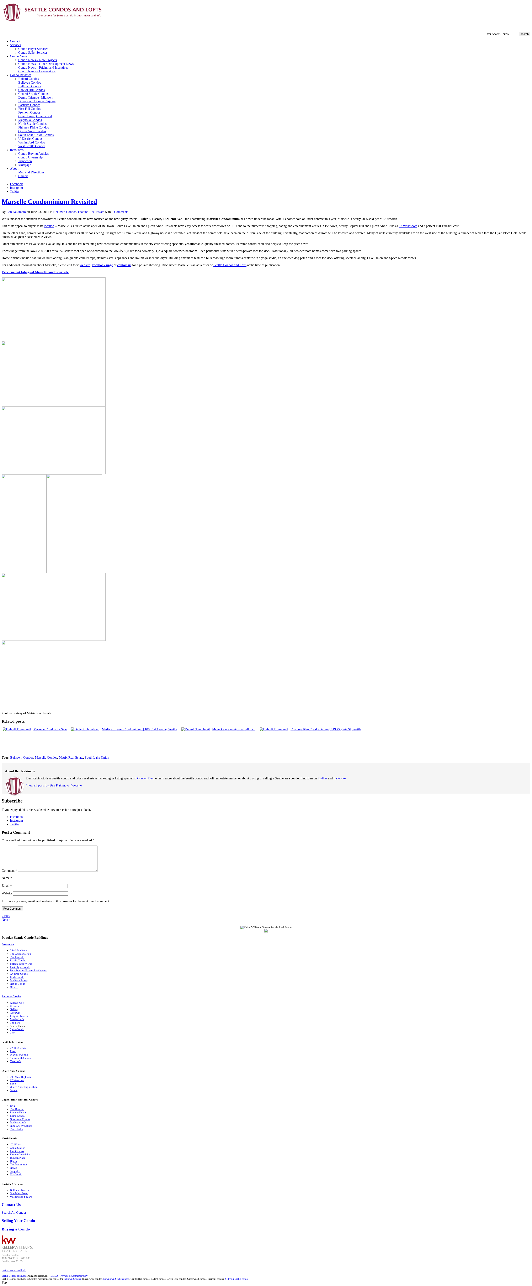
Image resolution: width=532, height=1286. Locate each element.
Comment (9, 870)
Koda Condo (17, 977)
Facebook (16, 184)
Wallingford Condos (31, 142)
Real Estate (96, 212)
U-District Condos (30, 138)
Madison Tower (18, 980)
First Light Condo (20, 967)
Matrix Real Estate (71, 757)
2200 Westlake (18, 1048)
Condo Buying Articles (33, 153)
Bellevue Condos (29, 82)
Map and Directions (31, 172)
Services (15, 45)
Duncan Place (17, 1157)
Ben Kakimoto (16, 212)
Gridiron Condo (19, 973)
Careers (23, 176)
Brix (12, 1105)
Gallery (14, 1009)
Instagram (16, 187)
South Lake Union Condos (36, 135)
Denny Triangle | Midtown (35, 97)
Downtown (8, 944)
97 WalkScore (408, 226)
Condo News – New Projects (37, 60)
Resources (16, 150)
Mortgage (24, 165)
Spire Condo (17, 1029)
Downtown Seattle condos (116, 1278)
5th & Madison (18, 950)
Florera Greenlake (20, 1154)
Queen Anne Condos (32, 131)
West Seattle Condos (31, 146)
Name (7, 878)
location (49, 226)
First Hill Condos (29, 108)
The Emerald (17, 957)
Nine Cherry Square (21, 1125)
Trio (12, 1032)
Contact (15, 41)
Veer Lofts (15, 1061)
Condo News (18, 56)
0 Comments (120, 212)
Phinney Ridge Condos (33, 127)
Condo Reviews (20, 75)
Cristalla (15, 1006)
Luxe (13, 1083)
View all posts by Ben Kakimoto (47, 785)
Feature (83, 212)
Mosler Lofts (17, 1019)
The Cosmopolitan (20, 953)
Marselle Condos (46, 757)
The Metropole (18, 1164)
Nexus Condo (17, 983)
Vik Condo (16, 1174)
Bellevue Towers (19, 1190)
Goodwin (15, 1012)
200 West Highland (21, 1076)
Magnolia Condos (30, 120)
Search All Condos (14, 1212)
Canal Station (17, 1147)
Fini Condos (17, 1151)
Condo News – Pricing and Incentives (43, 67)
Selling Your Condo (18, 1220)
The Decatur (17, 1109)
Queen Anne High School (24, 1086)
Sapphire (15, 1171)
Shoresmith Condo (20, 1058)
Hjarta (13, 1161)
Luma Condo (17, 1115)
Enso (13, 1051)
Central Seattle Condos (33, 93)
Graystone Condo (20, 1119)
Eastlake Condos (29, 105)
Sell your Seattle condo (236, 1278)
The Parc (15, 1022)
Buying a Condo (16, 1229)
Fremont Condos (29, 112)
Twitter (14, 191)
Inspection (25, 161)
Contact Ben (145, 778)
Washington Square (21, 1196)
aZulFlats (15, 1144)
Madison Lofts (18, 1122)
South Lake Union (97, 757)
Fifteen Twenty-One (21, 963)
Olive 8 (14, 987)
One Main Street (19, 1193)
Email (7, 885)
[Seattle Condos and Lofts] (54, 20)
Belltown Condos (29, 86)
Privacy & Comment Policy (73, 1275)
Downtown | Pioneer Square (36, 101)
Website (76, 785)
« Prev (6, 916)
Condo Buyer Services (33, 49)
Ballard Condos (28, 78)
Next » (6, 919)
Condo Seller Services (32, 52)
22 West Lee (17, 1080)
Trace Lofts (16, 1129)
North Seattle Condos (32, 123)
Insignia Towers (19, 1016)
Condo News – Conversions (36, 71)
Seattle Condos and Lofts (229, 265)
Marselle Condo (19, 1054)
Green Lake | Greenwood (35, 116)
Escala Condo (18, 960)
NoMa (13, 1167)
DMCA (54, 1275)
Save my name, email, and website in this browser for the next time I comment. (58, 901)
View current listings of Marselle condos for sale (35, 272)
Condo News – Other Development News (46, 64)
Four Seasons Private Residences (28, 970)
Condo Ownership (30, 157)
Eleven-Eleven (18, 1112)
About (14, 168)
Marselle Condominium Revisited (49, 201)
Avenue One (17, 1002)
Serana (13, 1090)
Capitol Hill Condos (31, 90)
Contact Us (11, 1204)
